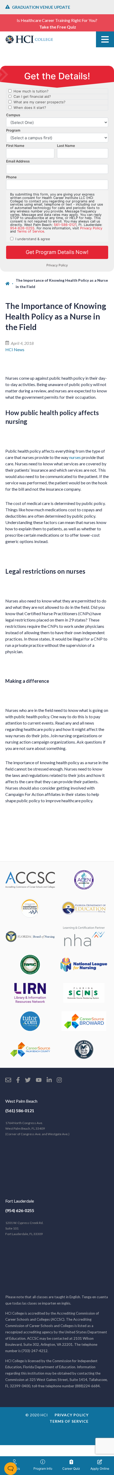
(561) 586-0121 (19, 1110)
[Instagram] (59, 1080)
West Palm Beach (21, 1100)
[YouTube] (39, 1080)
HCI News (14, 349)
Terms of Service (69, 1421)
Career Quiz (71, 1469)
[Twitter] (28, 1080)
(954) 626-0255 (19, 1210)
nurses (75, 457)
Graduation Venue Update (41, 7)
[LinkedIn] (49, 1080)
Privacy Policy (72, 1415)
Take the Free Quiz (57, 26)
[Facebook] (18, 1080)
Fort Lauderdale (19, 1200)
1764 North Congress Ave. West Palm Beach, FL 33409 (37, 1128)
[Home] (10, 283)
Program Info (42, 1469)
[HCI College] (29, 39)
